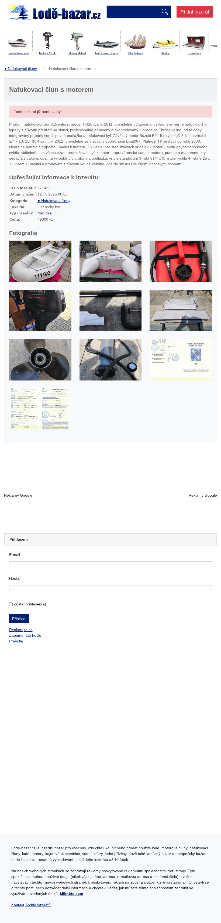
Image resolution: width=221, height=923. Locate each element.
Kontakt (17, 905)
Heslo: (14, 578)
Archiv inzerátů (38, 905)
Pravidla (16, 641)
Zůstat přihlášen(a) (30, 604)
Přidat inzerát (195, 12)
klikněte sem (71, 893)
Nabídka (44, 213)
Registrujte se (21, 630)
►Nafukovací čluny (20, 68)
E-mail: (15, 555)
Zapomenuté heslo (25, 635)
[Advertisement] (110, 495)
